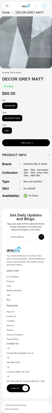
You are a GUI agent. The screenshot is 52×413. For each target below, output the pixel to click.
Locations (11, 321)
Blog (8, 300)
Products (10, 281)
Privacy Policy (12, 339)
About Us (10, 312)
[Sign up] (41, 237)
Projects (10, 330)
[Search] (35, 6)
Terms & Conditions (15, 335)
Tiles (9, 295)
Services (10, 325)
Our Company (13, 277)
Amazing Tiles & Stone (18, 405)
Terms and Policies (12, 409)
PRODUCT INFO (14, 155)
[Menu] (7, 5)
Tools (9, 286)
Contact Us (11, 316)
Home (6, 12)
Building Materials (14, 290)
